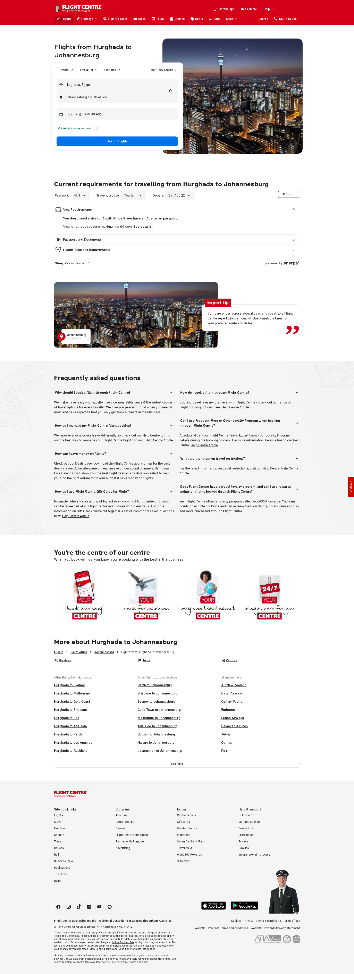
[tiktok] (79, 906)
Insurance (183, 834)
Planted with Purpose (130, 841)
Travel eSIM (184, 848)
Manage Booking (249, 821)
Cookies (243, 848)
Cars (216, 18)
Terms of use (291, 920)
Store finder (246, 834)
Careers (121, 828)
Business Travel (64, 861)
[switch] (95, 129)
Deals (199, 18)
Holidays (87, 18)
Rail (56, 854)
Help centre (245, 815)
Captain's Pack (186, 815)
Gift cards (183, 821)
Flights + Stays (118, 18)
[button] (177, 764)
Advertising (123, 848)
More (229, 18)
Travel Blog (61, 874)
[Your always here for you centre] (269, 595)
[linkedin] (89, 906)
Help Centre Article (159, 440)
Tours (160, 18)
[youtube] (99, 906)
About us (121, 815)
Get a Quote (249, 9)
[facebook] (58, 906)
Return (64, 70)
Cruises (180, 18)
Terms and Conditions (66, 935)
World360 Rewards (189, 854)
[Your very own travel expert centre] (207, 595)
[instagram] (68, 906)
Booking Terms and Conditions (113, 949)
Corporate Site (125, 821)
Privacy (243, 841)
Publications (62, 867)
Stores (263, 18)
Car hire (59, 834)
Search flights (117, 141)
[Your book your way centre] (84, 595)
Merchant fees (141, 945)
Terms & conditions (268, 920)
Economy (110, 70)
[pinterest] (109, 906)
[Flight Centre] (70, 794)
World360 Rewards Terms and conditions (221, 928)
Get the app (226, 9)
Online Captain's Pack (191, 841)
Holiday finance (187, 828)
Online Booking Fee (123, 942)
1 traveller (86, 70)
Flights (66, 18)
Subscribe (183, 861)
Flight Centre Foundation (132, 834)
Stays (142, 18)
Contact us (245, 828)
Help (267, 9)
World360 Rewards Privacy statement (275, 928)
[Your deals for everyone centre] (146, 595)
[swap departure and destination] (171, 91)
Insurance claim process (254, 854)
